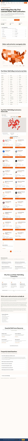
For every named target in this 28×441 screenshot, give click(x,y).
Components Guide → (17, 342)
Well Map (6, 2)
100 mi (17, 116)
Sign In (23, 2)
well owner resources (11, 358)
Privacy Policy (16, 439)
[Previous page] (9, 251)
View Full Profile (8, 147)
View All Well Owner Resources (14, 345)
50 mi (14, 116)
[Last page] (20, 251)
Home (1, 4)
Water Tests (11, 2)
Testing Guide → (3, 336)
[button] (14, 124)
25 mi (11, 116)
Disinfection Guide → (4, 342)
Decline (20, 439)
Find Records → (17, 336)
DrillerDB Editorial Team (6, 378)
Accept (23, 439)
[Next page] (19, 251)
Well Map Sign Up (25, 3)
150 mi (19, 116)
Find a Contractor (9, 2)
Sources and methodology (6, 375)
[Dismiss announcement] (26, 0)
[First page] (7, 251)
